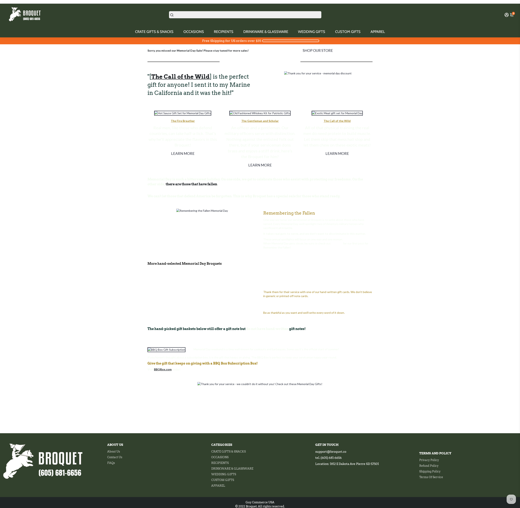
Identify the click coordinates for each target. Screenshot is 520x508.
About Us (113, 451)
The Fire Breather (183, 121)
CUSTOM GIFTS (348, 31)
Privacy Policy (429, 460)
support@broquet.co (330, 452)
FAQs (111, 463)
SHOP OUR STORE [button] (318, 50)
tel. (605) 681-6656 (328, 458)
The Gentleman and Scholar (260, 121)
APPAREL (377, 31)
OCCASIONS (193, 31)
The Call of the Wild (337, 121)
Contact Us (114, 457)
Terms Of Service (431, 477)
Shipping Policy (430, 471)
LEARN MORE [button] (183, 153)
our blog (336, 243)
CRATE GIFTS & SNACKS (154, 31)
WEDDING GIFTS (311, 31)
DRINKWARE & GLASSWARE (265, 31)
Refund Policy (429, 465)
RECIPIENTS (223, 31)
